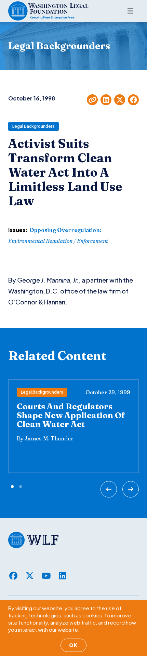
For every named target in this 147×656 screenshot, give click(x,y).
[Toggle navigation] (130, 11)
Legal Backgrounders (33, 126)
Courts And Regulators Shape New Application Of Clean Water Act (71, 415)
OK (73, 645)
